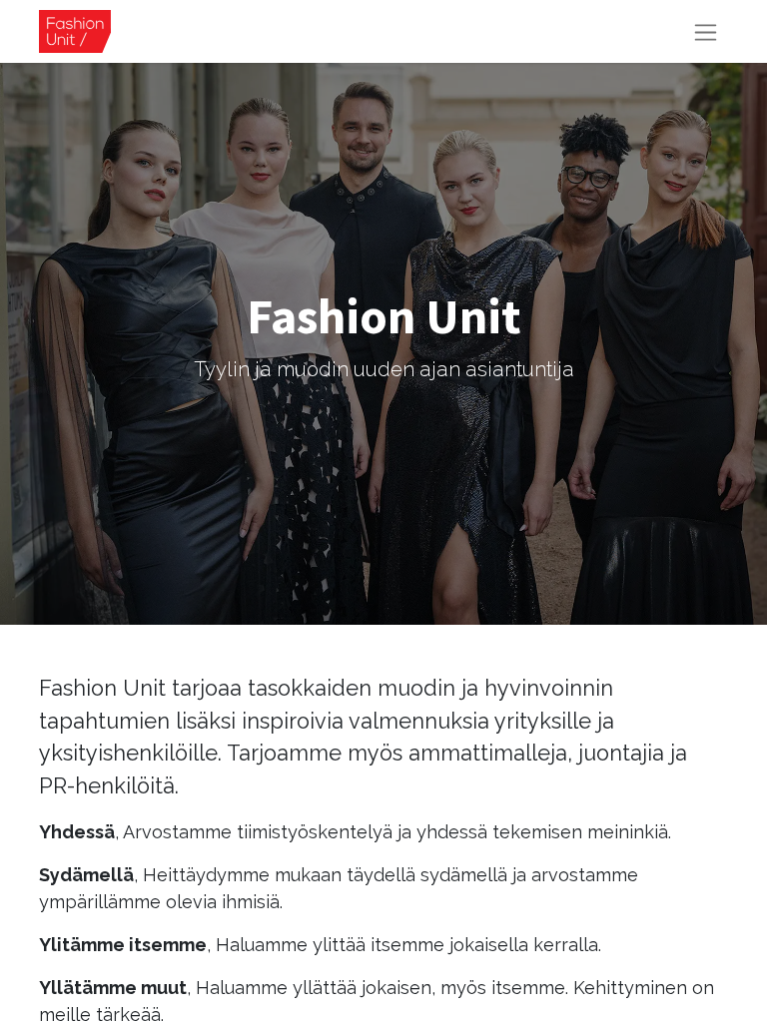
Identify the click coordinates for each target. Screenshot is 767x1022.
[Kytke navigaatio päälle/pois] (705, 31)
